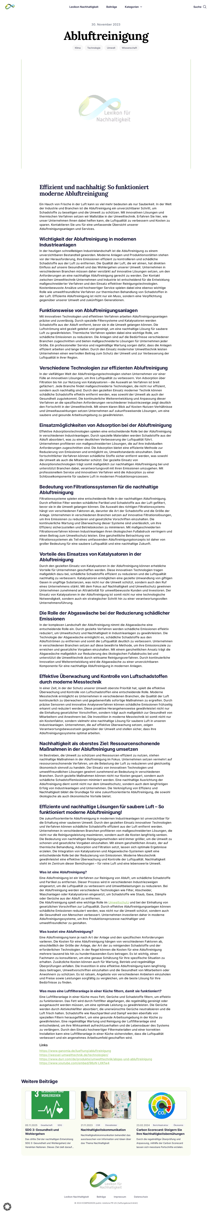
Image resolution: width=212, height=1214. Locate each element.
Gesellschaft (46, 1125)
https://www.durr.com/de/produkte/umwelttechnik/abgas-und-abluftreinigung (95, 1059)
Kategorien (132, 6)
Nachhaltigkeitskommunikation (103, 1130)
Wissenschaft (129, 47)
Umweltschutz (118, 902)
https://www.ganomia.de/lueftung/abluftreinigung (75, 1051)
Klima (78, 47)
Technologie (93, 47)
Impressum (120, 1196)
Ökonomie (178, 1125)
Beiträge (111, 6)
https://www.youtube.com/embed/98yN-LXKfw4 (74, 1063)
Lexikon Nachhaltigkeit (83, 6)
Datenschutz (141, 1196)
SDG (60, 1125)
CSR (98, 1125)
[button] (7, 1206)
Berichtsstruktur (160, 1125)
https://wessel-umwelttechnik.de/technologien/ (73, 1055)
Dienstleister (111, 1125)
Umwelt (111, 47)
